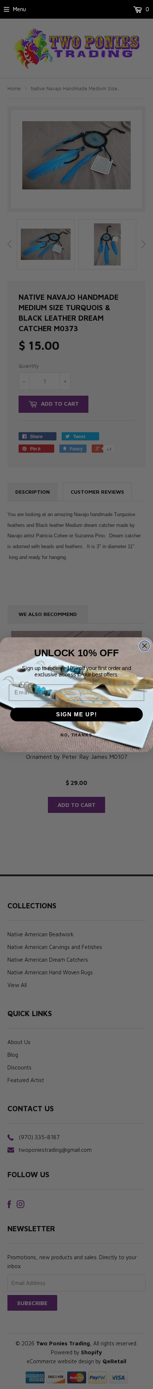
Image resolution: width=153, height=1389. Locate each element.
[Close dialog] (144, 646)
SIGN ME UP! (76, 714)
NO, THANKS (77, 734)
